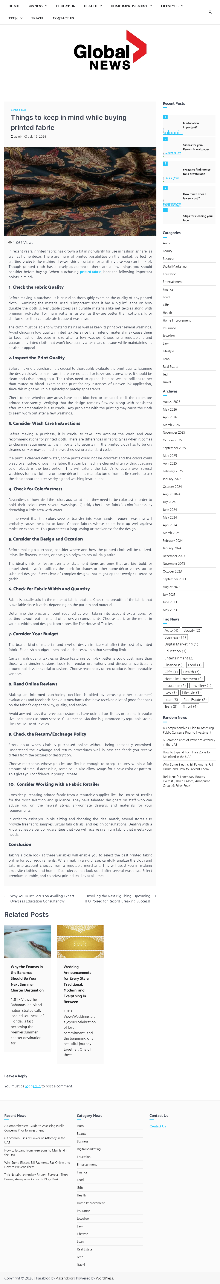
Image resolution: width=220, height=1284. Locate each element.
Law (166, 343)
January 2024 (172, 548)
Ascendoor (64, 1278)
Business (35, 6)
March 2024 (171, 532)
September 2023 (174, 579)
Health (90, 6)
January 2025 (172, 478)
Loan (166, 358)
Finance (168, 289)
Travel (37, 18)
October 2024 (172, 486)
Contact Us (63, 18)
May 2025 (170, 455)
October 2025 (172, 440)
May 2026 (170, 409)
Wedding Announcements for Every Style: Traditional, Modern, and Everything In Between (77, 984)
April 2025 (170, 463)
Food (166, 297)
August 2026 (171, 401)
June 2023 (170, 602)
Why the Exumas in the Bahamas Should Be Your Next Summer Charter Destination (27, 978)
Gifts (166, 304)
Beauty (167, 250)
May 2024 (170, 517)
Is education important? (191, 125)
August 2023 (171, 586)
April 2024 (170, 525)
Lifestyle (170, 6)
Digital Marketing (174, 266)
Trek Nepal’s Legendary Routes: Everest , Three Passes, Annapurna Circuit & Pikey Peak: (186, 781)
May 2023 (170, 609)
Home (14, 6)
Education (65, 6)
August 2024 (171, 494)
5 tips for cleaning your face (198, 218)
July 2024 (169, 501)
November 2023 (174, 563)
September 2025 (174, 448)
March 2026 (171, 424)
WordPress (104, 1278)
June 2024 (170, 509)
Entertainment (173, 281)
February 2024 (173, 540)
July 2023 (169, 594)
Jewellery (169, 335)
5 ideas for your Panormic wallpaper (196, 147)
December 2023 (174, 555)
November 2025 (174, 432)
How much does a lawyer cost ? (194, 196)
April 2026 (170, 417)
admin (18, 136)
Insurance (169, 328)
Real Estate (170, 366)
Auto (166, 243)
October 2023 (172, 571)
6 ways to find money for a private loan (197, 172)
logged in (33, 1086)
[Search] (210, 12)
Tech (13, 18)
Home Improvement (129, 6)
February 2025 (173, 471)
